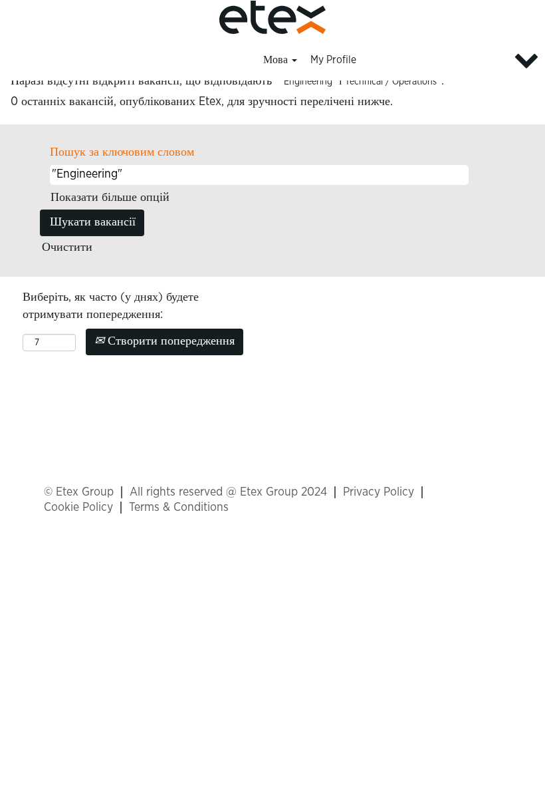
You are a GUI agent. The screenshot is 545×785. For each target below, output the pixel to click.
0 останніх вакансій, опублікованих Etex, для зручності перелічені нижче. (202, 102)
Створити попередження (169, 341)
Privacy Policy (378, 492)
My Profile (333, 60)
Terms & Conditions (179, 508)
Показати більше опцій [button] (110, 198)
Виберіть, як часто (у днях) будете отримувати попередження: (111, 306)
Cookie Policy (78, 508)
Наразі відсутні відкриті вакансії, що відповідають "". (227, 81)
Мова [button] (276, 60)
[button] (454, 61)
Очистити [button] (67, 247)
